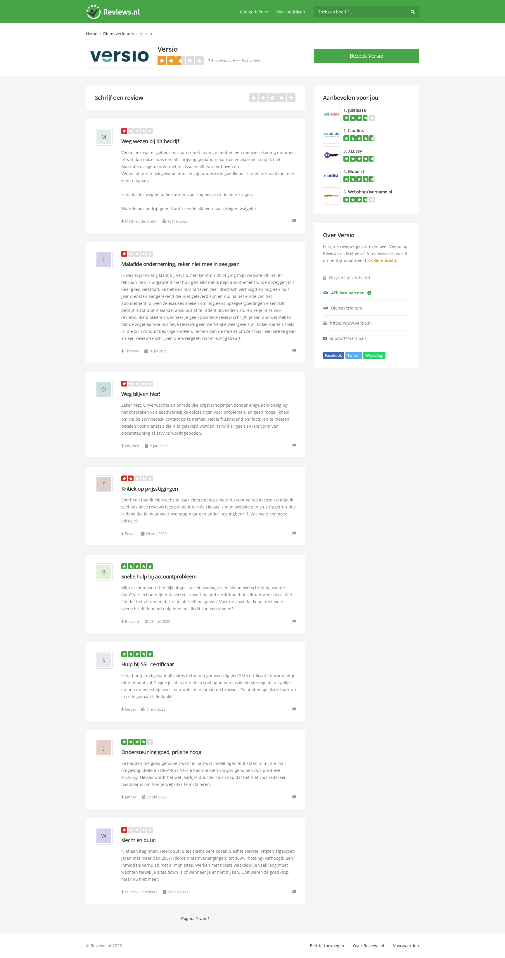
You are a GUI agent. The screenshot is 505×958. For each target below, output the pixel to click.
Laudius (356, 130)
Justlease (357, 110)
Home (91, 33)
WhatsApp (374, 355)
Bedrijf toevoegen (327, 945)
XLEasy (355, 151)
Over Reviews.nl (368, 945)
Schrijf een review (119, 98)
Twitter (353, 355)
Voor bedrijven (290, 12)
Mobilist (356, 171)
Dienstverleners (118, 33)
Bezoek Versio (366, 55)
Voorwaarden (406, 945)
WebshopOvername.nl (370, 192)
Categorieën (252, 12)
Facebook (333, 355)
